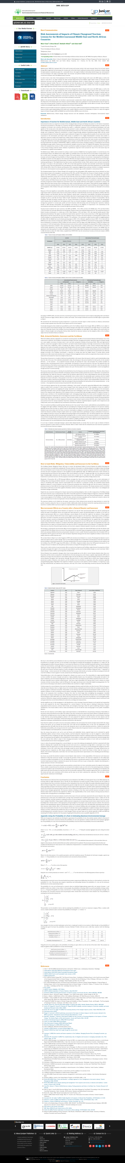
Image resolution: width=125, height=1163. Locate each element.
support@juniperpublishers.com (73, 1146)
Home (98, 23)
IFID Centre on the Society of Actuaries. (54, 1106)
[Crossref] (87, 1126)
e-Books (66, 18)
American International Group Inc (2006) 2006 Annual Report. (59, 1019)
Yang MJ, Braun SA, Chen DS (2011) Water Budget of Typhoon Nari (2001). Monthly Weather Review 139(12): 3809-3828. (74, 1004)
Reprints (42, 1149)
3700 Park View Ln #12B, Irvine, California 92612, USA (49, 1)
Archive (17, 61)
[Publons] (26, 1126)
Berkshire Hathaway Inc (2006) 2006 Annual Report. (57, 1025)
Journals (48, 18)
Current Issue (18, 57)
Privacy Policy (72, 1160)
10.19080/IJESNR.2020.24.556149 (49, 62)
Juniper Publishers (20, 1)
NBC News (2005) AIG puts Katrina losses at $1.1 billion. (58, 1108)
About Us (42, 1139)
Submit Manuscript (83, 18)
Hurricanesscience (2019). (50, 1011)
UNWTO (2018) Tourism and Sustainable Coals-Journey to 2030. (60, 974)
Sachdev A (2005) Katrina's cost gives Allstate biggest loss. (58, 1028)
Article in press (19, 54)
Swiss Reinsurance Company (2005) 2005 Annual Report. (58, 1023)
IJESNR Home (19, 18)
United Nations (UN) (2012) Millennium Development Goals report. (60, 970)
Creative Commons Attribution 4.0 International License (67, 1159)
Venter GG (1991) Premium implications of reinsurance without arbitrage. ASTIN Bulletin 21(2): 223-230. (69, 1110)
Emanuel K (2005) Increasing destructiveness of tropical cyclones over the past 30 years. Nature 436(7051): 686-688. (73, 992)
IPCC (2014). (47, 987)
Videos (73, 18)
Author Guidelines (44, 1140)
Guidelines (40, 18)
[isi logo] (38, 1126)
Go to (107, 30)
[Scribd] (75, 1126)
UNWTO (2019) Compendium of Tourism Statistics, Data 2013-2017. (61, 991)
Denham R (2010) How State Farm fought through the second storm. (61, 1030)
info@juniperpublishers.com (97, 1140)
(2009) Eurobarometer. (49, 975)
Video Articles (43, 1147)
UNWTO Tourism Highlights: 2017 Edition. (54, 989)
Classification (29, 18)
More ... (24, 1147)
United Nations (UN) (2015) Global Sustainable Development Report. (61, 972)
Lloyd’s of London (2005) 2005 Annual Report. (55, 1021)
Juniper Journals (30, 1)
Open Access (57, 18)
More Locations (44, 1150)
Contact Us (94, 18)
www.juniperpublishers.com (97, 1142)
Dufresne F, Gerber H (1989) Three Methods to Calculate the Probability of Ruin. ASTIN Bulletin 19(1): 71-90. (71, 1099)
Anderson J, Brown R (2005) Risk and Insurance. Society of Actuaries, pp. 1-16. (64, 1101)
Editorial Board (18, 51)
